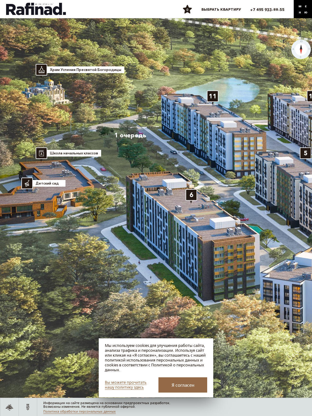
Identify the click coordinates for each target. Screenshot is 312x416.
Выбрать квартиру (221, 9)
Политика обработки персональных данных (79, 411)
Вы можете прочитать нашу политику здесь (126, 385)
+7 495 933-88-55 (267, 9)
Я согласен (183, 385)
